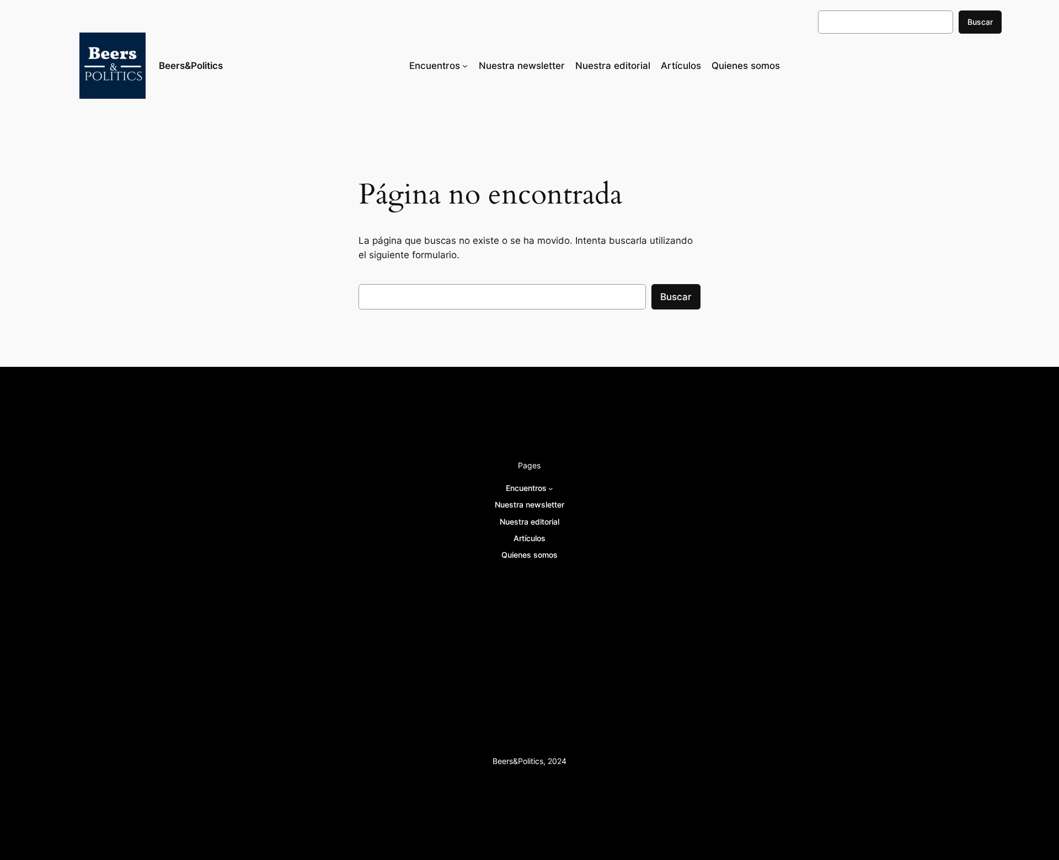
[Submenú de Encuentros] (465, 65)
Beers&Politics (191, 65)
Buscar (980, 21)
